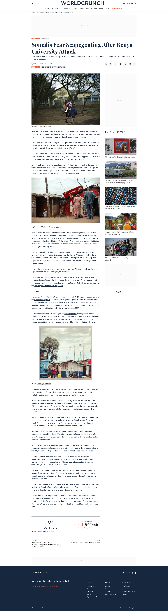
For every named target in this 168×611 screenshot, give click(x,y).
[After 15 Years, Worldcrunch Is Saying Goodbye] (120, 147)
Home (48, 9)
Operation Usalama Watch (46, 235)
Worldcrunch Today (128, 589)
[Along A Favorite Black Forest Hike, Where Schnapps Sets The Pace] (120, 222)
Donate (124, 594)
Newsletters (117, 9)
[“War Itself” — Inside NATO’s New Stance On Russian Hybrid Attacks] (120, 196)
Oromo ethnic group (42, 300)
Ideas (107, 9)
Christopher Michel (53, 227)
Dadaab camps (80, 451)
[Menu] (135, 3)
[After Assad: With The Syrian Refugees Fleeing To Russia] (120, 247)
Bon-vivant (98, 9)
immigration (45, 38)
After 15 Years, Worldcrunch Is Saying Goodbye (120, 157)
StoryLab (90, 594)
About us (107, 586)
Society (89, 9)
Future (74, 9)
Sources (89, 589)
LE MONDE (35, 67)
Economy (66, 9)
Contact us (108, 591)
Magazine (90, 586)
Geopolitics (56, 9)
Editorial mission (110, 589)
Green (82, 9)
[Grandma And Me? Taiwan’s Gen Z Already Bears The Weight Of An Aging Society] (120, 170)
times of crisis (70, 314)
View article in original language (86, 528)
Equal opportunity (110, 594)
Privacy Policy (132, 608)
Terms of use (123, 608)
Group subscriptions (128, 591)
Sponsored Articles (93, 597)
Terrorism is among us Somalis (69, 434)
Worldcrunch (34, 12)
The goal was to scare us (41, 269)
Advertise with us (110, 597)
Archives (90, 591)
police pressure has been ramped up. (48, 286)
